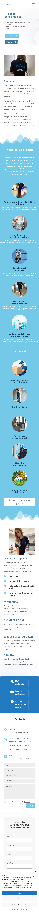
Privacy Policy (23, 909)
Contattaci (11, 42)
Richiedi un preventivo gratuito (19, 502)
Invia (30, 805)
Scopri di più (11, 36)
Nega (19, 899)
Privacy (27, 802)
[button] (36, 872)
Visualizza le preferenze (19, 904)
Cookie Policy (15, 909)
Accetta (19, 893)
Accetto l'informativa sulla (18, 802)
